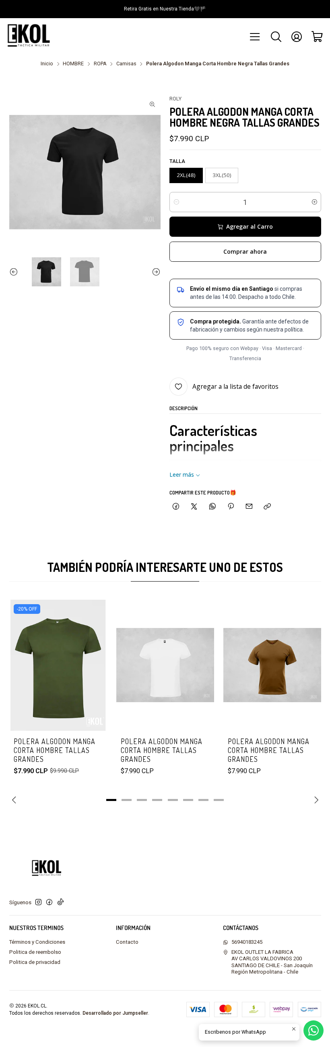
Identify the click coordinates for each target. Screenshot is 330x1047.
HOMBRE (73, 64)
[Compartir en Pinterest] (230, 506)
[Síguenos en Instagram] (38, 902)
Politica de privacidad (34, 962)
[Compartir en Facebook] (175, 506)
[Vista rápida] (93, 676)
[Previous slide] (15, 272)
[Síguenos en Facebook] (49, 902)
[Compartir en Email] (249, 506)
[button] (111, 800)
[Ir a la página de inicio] (30, 37)
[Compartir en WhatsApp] (212, 506)
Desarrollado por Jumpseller (115, 1013)
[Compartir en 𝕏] (194, 506)
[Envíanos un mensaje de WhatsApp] (313, 1030)
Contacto (127, 942)
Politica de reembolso (35, 952)
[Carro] (317, 37)
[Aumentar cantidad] (314, 202)
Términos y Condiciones (37, 942)
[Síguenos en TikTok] (60, 902)
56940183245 (246, 942)
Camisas (126, 64)
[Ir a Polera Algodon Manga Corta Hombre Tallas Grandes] (165, 665)
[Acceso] (297, 37)
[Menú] (255, 37)
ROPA (100, 64)
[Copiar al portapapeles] (267, 506)
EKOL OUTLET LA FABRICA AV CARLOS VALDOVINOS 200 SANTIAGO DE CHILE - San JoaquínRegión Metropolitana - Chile (272, 962)
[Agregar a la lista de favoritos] (93, 654)
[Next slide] (154, 272)
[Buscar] (276, 37)
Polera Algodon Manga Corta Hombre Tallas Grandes (54, 750)
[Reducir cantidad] (176, 202)
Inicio (47, 64)
